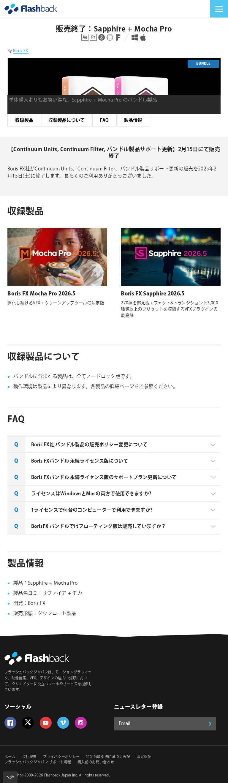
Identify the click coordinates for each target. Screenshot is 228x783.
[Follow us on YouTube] (46, 723)
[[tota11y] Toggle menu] (10, 777)
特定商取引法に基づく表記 (108, 757)
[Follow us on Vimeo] (63, 723)
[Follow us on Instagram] (81, 723)
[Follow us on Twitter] (28, 723)
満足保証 (144, 757)
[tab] (114, 444)
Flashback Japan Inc (60, 775)
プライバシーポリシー (61, 757)
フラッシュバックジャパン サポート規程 (37, 762)
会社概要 (29, 757)
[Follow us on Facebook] (10, 723)
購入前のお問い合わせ (95, 762)
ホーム (9, 757)
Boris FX (20, 50)
